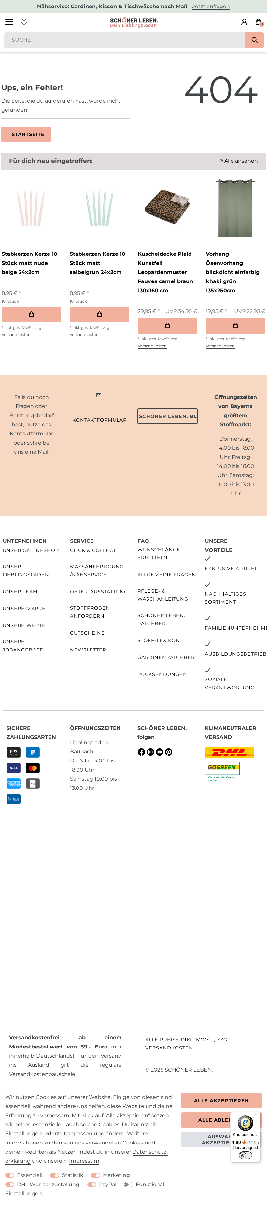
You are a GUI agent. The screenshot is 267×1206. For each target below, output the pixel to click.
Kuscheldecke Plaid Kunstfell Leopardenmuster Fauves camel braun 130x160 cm (165, 272)
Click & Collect (93, 550)
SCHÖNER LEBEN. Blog (168, 416)
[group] (31, 207)
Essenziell (29, 1175)
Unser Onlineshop (31, 550)
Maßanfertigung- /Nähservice (98, 571)
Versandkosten (16, 334)
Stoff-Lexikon (158, 640)
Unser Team (20, 592)
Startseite (28, 134)
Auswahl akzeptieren (221, 1139)
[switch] (245, 1155)
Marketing (116, 1175)
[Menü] (256, 1115)
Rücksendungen (162, 674)
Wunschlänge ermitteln (158, 554)
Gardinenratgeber (166, 657)
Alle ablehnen (221, 1120)
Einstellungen (23, 1193)
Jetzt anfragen (211, 6)
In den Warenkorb (31, 314)
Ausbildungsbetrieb (236, 654)
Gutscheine (87, 633)
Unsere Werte (24, 625)
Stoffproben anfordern (90, 612)
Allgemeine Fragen (166, 575)
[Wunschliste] (24, 22)
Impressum (84, 1161)
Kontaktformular (99, 420)
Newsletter (88, 650)
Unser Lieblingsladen (26, 571)
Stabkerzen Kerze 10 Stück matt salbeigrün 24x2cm (97, 263)
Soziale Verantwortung (230, 684)
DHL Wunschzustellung (48, 1184)
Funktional (150, 1184)
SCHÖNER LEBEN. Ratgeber (161, 619)
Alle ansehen (240, 161)
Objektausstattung (99, 592)
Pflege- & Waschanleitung (162, 595)
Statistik (72, 1175)
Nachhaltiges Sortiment (225, 598)
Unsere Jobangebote (23, 646)
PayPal (107, 1184)
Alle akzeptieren (221, 1100)
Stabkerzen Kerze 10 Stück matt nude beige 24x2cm (29, 263)
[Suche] (254, 40)
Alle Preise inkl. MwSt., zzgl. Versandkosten (188, 1044)
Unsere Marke (24, 608)
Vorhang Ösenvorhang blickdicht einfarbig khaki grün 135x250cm (233, 272)
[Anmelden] (244, 22)
